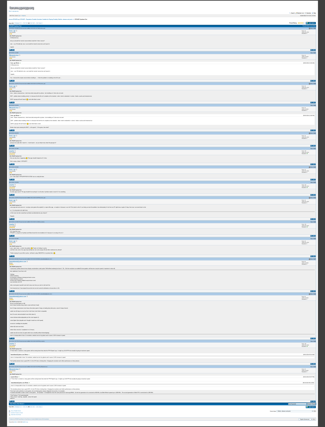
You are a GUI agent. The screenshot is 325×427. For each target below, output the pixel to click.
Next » (40, 23)
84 (37, 23)
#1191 (314, 148)
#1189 (314, 105)
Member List (300, 13)
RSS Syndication (45, 419)
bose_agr (43, 28)
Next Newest (20, 403)
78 (23, 23)
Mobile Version (38, 419)
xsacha (11, 151)
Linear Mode (313, 25)
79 (26, 23)
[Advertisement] (65, 6)
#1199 (314, 341)
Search (293, 13)
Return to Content (31, 419)
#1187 (314, 52)
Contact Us (12, 419)
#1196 (314, 238)
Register (23, 15)
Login (19, 15)
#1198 (314, 294)
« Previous (17, 23)
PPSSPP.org (17, 419)
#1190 (314, 133)
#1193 (314, 182)
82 (33, 23)
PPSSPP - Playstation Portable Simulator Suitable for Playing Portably (39, 19)
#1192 (314, 167)
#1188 (314, 83)
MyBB (15, 422)
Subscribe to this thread (16, 414)
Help (314, 13)
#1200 (314, 366)
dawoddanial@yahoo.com (46, 259)
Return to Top (24, 419)
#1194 (314, 197)
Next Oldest (13, 403)
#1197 (314, 259)
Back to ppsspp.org (13, 11)
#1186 (314, 28)
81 (31, 23)
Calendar (308, 13)
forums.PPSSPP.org (14, 19)
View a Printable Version (16, 410)
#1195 (314, 221)
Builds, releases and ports (65, 19)
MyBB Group (25, 422)
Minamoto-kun (14, 55)
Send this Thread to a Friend (17, 412)
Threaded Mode (305, 25)
